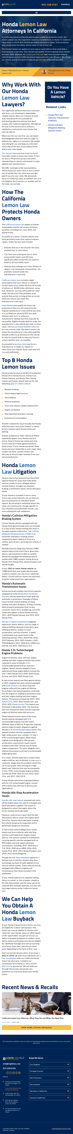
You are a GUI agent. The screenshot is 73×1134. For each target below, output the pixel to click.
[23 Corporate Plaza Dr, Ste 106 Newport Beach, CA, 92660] (3, 1108)
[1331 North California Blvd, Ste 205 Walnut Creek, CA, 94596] (3, 1099)
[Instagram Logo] (16, 1073)
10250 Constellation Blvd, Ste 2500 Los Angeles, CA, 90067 (13, 1083)
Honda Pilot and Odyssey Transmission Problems (58, 118)
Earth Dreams (12, 686)
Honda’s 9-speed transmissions (15, 622)
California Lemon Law (15, 224)
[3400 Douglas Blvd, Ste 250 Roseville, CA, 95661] (3, 1093)
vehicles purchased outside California (23, 327)
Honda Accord (18, 704)
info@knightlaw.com (11, 1064)
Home (4, 70)
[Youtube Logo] (19, 1073)
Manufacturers (15, 70)
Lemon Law (15, 1022)
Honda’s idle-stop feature (12, 800)
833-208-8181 (9, 1068)
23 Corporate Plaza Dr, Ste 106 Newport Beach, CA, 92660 (13, 1110)
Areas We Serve (36, 1058)
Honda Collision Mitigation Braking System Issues (56, 128)
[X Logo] (10, 1073)
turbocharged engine (22, 730)
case (37, 760)
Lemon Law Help (33, 54)
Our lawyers (7, 153)
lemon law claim (19, 344)
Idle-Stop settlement (20, 857)
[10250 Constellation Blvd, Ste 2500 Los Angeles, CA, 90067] (3, 1081)
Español (65, 5)
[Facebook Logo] (7, 1073)
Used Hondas (7, 305)
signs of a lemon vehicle (20, 384)
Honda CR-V (7, 702)
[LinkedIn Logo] (13, 1073)
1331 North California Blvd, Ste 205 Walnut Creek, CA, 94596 (11, 1101)
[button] (36, 12)
